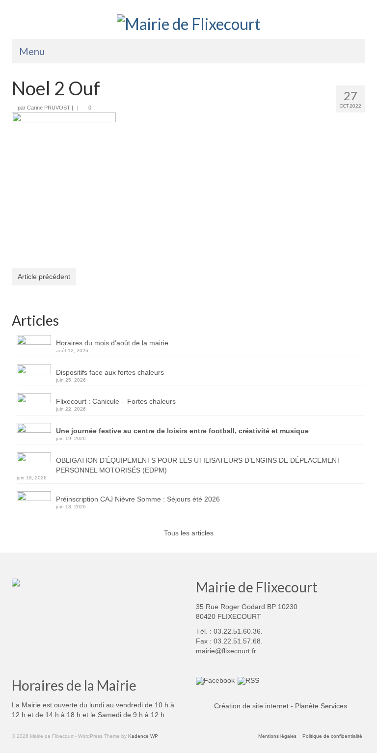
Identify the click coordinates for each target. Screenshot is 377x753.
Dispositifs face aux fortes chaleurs (110, 372)
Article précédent (44, 276)
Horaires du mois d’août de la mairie (112, 343)
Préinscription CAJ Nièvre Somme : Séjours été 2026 (138, 499)
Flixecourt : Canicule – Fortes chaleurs (116, 401)
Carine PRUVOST (48, 108)
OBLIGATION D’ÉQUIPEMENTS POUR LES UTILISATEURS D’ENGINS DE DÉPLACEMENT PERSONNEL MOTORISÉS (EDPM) (198, 465)
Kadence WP (143, 736)
